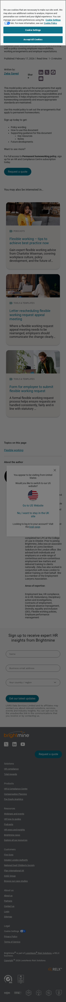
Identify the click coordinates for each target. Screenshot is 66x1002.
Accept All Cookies (33, 39)
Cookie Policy (50, 23)
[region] (33, 23)
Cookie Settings (33, 30)
